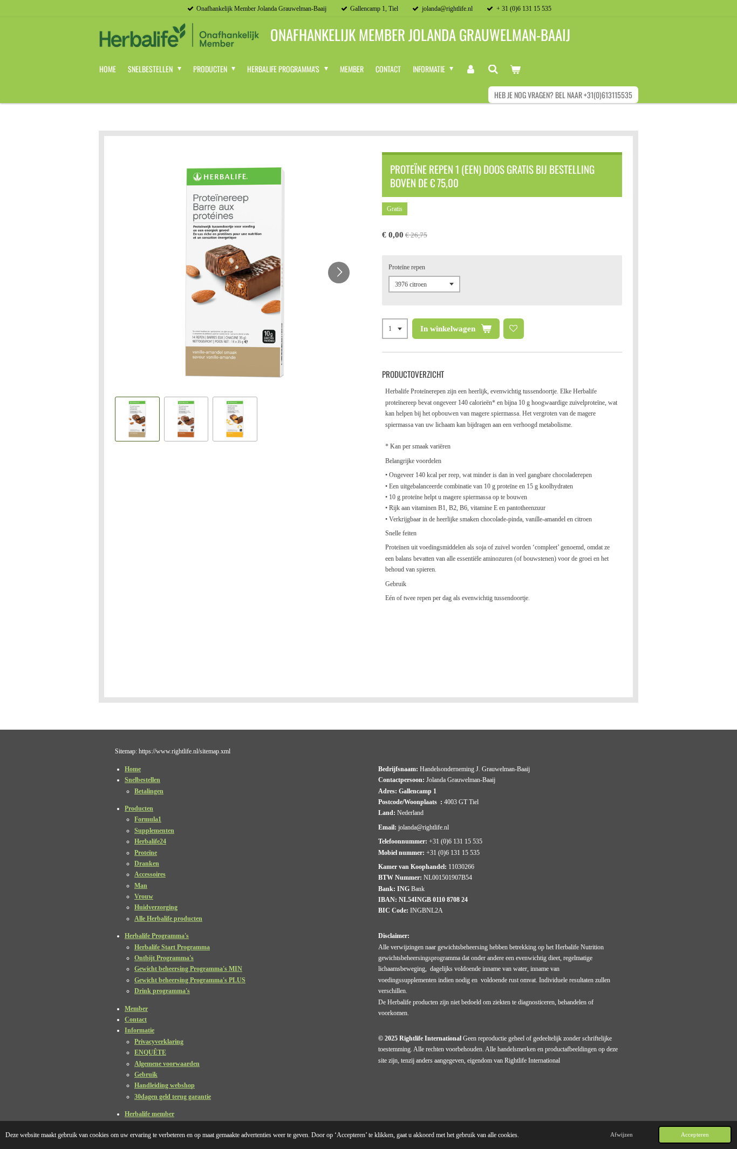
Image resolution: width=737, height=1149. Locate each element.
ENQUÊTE (150, 1052)
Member (136, 1008)
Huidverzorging (156, 907)
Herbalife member (149, 1114)
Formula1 (147, 819)
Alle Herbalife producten (168, 918)
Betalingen (148, 791)
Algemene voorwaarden (167, 1064)
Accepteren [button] (695, 1134)
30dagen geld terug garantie (172, 1096)
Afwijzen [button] (621, 1134)
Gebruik (146, 1074)
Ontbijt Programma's (164, 958)
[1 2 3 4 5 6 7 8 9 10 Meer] (395, 328)
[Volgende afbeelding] (339, 272)
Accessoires (150, 874)
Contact (136, 1019)
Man (140, 885)
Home (133, 769)
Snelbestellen (142, 780)
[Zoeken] (493, 69)
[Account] (470, 69)
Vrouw (143, 896)
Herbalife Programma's (157, 936)
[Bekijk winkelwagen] (515, 69)
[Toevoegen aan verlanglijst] (513, 328)
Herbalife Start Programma (172, 947)
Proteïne (145, 852)
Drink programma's (162, 991)
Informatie (139, 1030)
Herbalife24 (150, 841)
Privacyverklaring (158, 1041)
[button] (137, 419)
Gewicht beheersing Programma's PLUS (189, 980)
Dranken (146, 863)
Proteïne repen (406, 267)
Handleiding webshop (164, 1085)
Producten (139, 808)
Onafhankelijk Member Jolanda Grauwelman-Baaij (420, 35)
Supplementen (154, 830)
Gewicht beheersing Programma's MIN (188, 969)
